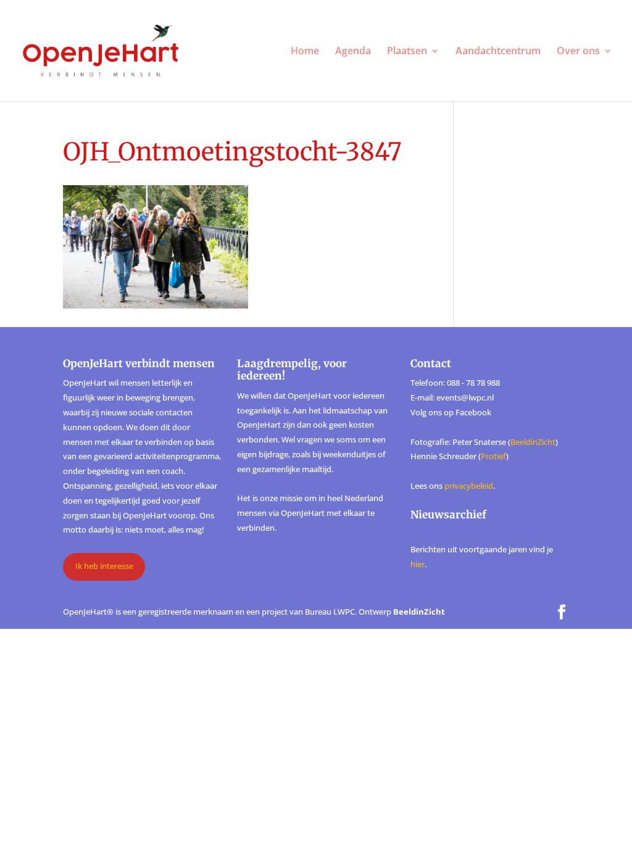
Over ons (578, 51)
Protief (493, 456)
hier (417, 564)
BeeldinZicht (532, 441)
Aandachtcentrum (498, 51)
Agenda (353, 51)
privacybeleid (468, 485)
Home (305, 51)
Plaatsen (407, 51)
